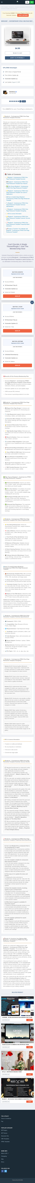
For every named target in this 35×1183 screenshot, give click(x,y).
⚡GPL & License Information (13, 213)
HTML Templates (4, 7)
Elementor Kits (5, 1136)
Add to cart (18, 53)
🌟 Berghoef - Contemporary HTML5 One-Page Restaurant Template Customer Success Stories (18, 218)
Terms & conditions (6, 1118)
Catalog (3, 1144)
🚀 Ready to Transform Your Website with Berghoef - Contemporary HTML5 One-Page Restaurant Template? (17, 230)
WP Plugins (4, 1130)
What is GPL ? (4, 1153)
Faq (2, 1121)
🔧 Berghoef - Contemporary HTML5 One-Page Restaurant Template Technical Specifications (17, 204)
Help (2, 1159)
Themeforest (11, 7)
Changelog (4, 1156)
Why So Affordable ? (17, 57)
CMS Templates (5, 1138)
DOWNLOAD (6, 1019)
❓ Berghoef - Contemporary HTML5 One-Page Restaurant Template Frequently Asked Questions (17, 224)
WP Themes (4, 1133)
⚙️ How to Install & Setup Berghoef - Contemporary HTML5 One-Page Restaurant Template (18, 198)
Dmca (2, 1162)
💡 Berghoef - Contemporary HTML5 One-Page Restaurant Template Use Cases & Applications (17, 192)
